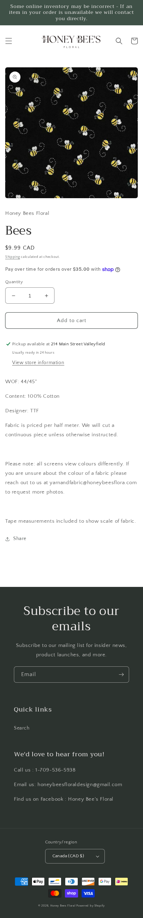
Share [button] (19, 538)
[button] (8, 41)
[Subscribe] (121, 674)
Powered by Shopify (90, 905)
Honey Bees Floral (63, 905)
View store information (38, 362)
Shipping (12, 257)
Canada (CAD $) (68, 855)
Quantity (14, 281)
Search (22, 728)
